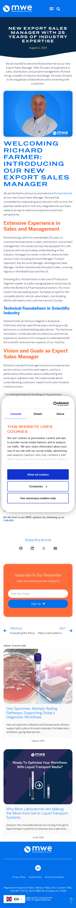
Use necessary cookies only (38, 498)
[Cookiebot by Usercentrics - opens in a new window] (53, 404)
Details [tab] (38, 413)
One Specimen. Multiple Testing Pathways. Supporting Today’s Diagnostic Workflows (31, 712)
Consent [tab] (15, 413)
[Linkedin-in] (38, 868)
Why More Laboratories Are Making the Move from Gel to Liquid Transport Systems (37, 813)
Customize (36, 486)
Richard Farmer (63, 193)
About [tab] (60, 413)
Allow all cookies (38, 474)
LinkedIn (9, 520)
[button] (51, 8)
